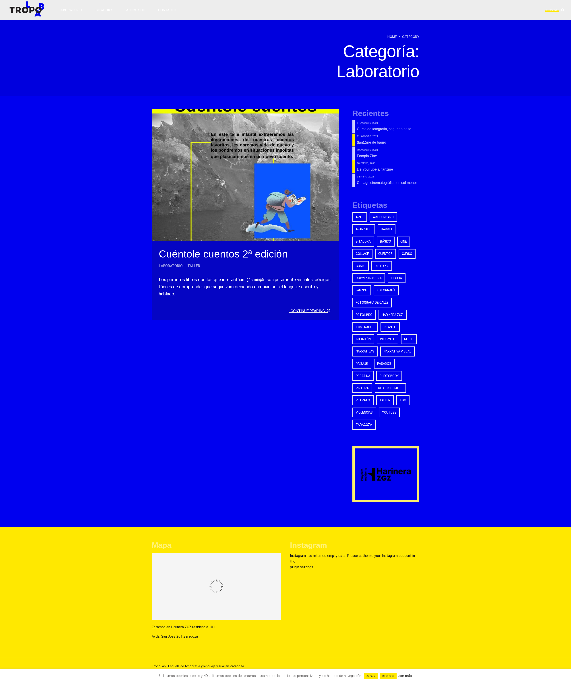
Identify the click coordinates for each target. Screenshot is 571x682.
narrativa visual (397, 351)
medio (409, 339)
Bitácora (104, 10)
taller (384, 400)
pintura (362, 388)
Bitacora (363, 241)
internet (387, 339)
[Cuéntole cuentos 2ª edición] (245, 175)
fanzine (362, 290)
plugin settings (301, 567)
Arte (360, 217)
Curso (407, 253)
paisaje (362, 363)
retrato (363, 400)
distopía (382, 266)
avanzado (364, 229)
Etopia (396, 278)
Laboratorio (70, 10)
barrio (386, 229)
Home (392, 37)
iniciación (363, 339)
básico (385, 241)
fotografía (386, 290)
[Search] (562, 10)
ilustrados (365, 327)
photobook (389, 376)
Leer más (404, 676)
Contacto (167, 10)
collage (362, 253)
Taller (193, 266)
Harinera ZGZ (392, 315)
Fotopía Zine (367, 156)
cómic (360, 266)
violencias (364, 412)
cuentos (385, 253)
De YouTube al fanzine (375, 169)
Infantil (390, 327)
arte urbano (383, 217)
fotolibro (364, 315)
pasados (384, 363)
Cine (403, 241)
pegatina (363, 376)
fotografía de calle (372, 302)
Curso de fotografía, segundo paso (384, 129)
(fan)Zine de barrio (371, 142)
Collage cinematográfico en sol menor (387, 183)
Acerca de (135, 10)
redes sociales (390, 388)
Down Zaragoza (369, 278)
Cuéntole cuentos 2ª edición (223, 254)
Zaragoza (364, 425)
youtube (389, 412)
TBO (403, 400)
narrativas (365, 351)
